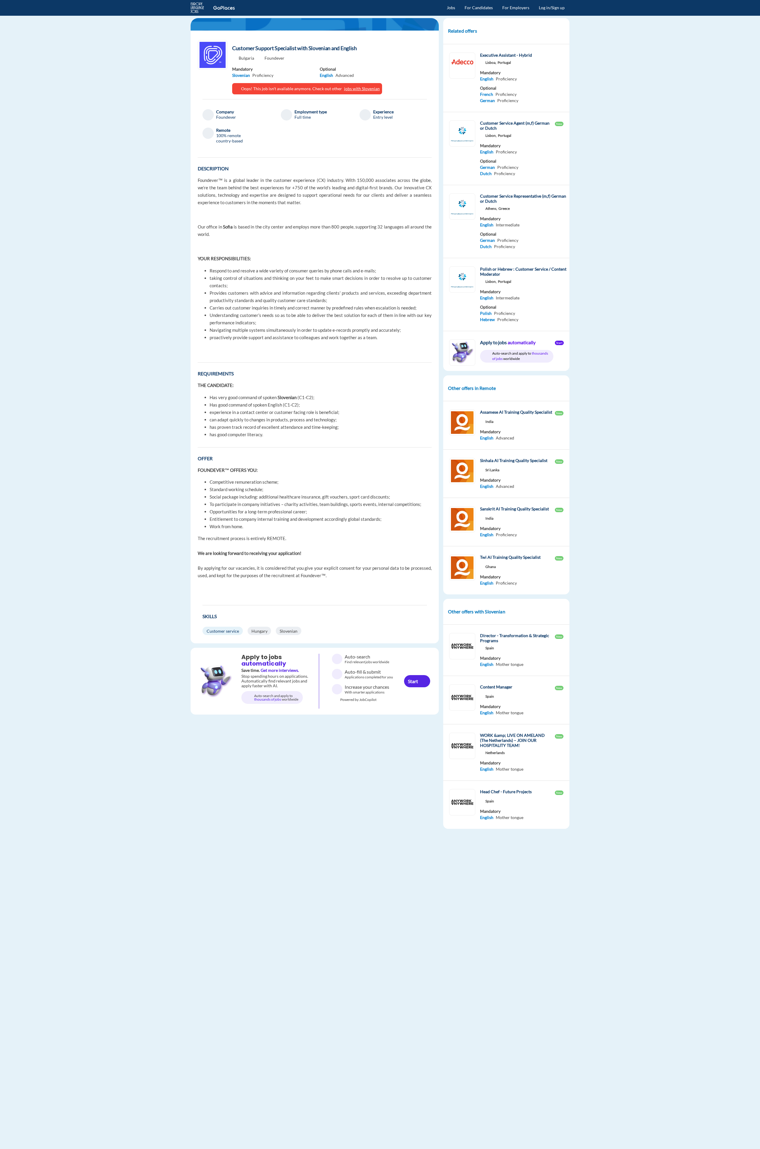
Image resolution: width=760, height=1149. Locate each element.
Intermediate (508, 224)
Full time (302, 117)
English (326, 75)
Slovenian (241, 75)
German (487, 100)
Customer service (223, 631)
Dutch (486, 173)
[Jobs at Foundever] (213, 55)
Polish (486, 313)
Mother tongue (509, 664)
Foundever (274, 58)
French (486, 94)
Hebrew (487, 319)
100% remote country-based (229, 138)
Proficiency (262, 75)
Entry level (383, 117)
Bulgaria (246, 58)
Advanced (505, 437)
